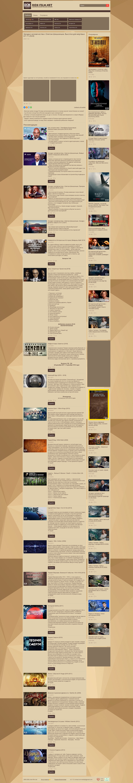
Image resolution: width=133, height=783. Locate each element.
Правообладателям (60, 779)
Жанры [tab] (35, 15)
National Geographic (45, 19)
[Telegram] (29, 107)
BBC (56, 19)
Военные (58, 23)
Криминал (29, 27)
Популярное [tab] (43, 15)
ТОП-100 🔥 (29, 19)
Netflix (42, 23)
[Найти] (107, 5)
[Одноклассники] (27, 107)
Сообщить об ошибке (79, 107)
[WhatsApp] (31, 107)
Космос (57, 27)
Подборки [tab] (28, 15)
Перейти (51, 148)
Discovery (43, 27)
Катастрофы (29, 23)
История (72, 23)
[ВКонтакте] (24, 107)
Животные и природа (75, 19)
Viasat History (73, 27)
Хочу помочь (45, 779)
